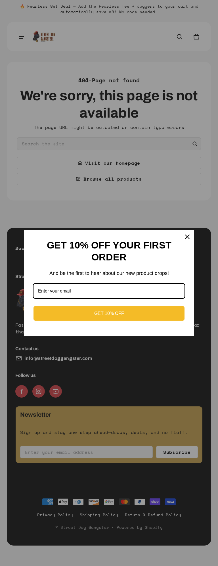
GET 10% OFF (109, 313)
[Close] (187, 237)
